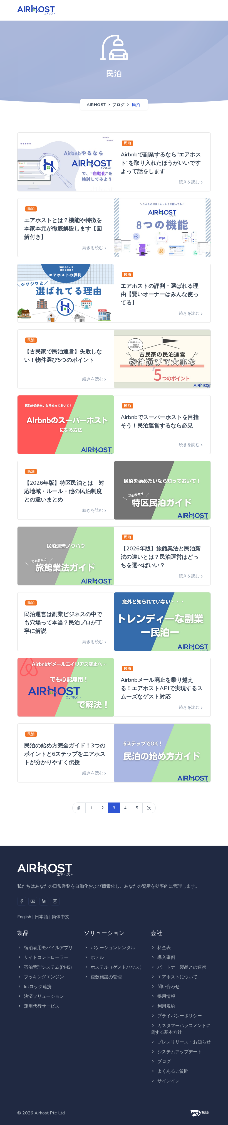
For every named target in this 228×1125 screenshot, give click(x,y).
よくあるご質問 (173, 1071)
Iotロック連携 (37, 987)
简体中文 (61, 917)
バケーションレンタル (113, 948)
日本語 (41, 917)
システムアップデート (179, 1052)
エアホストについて (177, 977)
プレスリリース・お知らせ (184, 1042)
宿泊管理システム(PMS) (48, 967)
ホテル (97, 957)
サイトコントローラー (46, 957)
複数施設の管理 (106, 977)
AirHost (96, 104)
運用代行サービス (42, 1006)
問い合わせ (168, 987)
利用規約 (166, 1006)
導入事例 (166, 957)
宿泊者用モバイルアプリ (48, 948)
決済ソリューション (44, 996)
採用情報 (166, 996)
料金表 (164, 948)
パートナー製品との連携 (181, 967)
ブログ (118, 104)
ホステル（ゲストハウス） (117, 967)
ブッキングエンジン (44, 977)
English (24, 917)
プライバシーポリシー (179, 1016)
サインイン (168, 1081)
